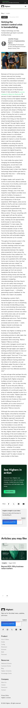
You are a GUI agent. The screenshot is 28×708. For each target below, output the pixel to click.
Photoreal (4, 654)
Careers (3, 685)
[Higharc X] (12, 629)
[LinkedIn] (18, 504)
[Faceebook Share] (8, 504)
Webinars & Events (6, 663)
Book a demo (9, 491)
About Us (3, 682)
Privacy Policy (5, 695)
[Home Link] (5, 6)
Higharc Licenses (6, 697)
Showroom (4, 647)
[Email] (23, 504)
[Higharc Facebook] (3, 629)
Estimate (3, 649)
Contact (3, 690)
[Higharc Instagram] (7, 629)
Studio (3, 642)
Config (3, 644)
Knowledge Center (6, 673)
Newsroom (4, 687)
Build (2, 652)
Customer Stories (6, 666)
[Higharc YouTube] (20, 629)
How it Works (5, 639)
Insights (8, 13)
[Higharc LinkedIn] (16, 629)
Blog (2, 13)
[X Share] (13, 504)
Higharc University (6, 671)
